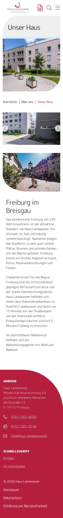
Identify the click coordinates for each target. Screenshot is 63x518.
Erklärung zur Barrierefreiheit (25, 506)
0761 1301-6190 (20, 426)
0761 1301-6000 (20, 417)
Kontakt (8, 458)
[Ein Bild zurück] (5, 128)
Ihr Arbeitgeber (14, 466)
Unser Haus (45, 102)
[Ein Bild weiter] (58, 128)
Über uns (27, 102)
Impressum (11, 489)
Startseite (10, 102)
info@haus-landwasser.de (25, 436)
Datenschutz (12, 497)
